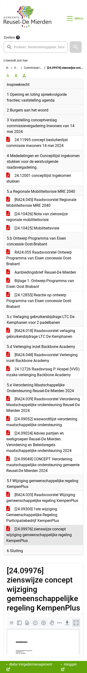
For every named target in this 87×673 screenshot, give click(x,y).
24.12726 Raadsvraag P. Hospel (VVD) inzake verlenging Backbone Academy (43, 372)
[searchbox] (36, 47)
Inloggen (70, 664)
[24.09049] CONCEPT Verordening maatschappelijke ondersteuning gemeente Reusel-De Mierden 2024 (43, 465)
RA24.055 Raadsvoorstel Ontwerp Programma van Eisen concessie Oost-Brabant (39, 258)
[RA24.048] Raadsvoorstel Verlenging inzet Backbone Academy (42, 358)
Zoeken (9, 37)
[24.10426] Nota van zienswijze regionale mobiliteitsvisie (37, 217)
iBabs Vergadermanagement (30, 664)
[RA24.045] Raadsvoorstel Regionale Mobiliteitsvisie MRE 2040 (41, 202)
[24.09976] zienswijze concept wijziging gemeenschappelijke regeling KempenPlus (39, 535)
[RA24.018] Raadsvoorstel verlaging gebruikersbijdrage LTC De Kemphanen (40, 333)
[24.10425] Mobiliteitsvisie (36, 228)
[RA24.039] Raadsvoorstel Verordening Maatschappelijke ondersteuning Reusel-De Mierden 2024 (43, 405)
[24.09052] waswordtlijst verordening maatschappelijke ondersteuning (41, 422)
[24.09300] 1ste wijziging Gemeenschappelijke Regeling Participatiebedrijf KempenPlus (32, 515)
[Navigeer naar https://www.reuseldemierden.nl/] (27, 18)
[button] (76, 47)
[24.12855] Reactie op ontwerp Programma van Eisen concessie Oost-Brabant (39, 301)
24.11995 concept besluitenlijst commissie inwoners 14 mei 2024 (37, 143)
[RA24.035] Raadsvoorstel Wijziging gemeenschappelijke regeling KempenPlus (42, 498)
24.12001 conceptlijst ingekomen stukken (38, 178)
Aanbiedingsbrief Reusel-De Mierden (45, 272)
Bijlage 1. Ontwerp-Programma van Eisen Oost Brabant (40, 283)
